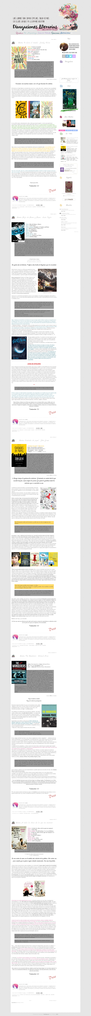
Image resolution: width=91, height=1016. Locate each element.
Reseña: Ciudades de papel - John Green (34, 440)
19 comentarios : (31, 205)
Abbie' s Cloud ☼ (64, 221)
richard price (27, 813)
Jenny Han (47, 994)
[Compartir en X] (40, 205)
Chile (18, 646)
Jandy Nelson (28, 206)
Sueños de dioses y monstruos (34, 261)
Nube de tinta (38, 645)
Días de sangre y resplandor (34, 260)
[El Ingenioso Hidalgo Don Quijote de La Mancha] (68, 192)
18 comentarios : (31, 428)
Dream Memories (64, 209)
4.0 (18, 206)
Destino (43, 994)
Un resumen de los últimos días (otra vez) (68, 214)
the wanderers (34, 813)
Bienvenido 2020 (64, 218)
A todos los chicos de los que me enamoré (29, 994)
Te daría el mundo (41, 206)
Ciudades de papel (24, 645)
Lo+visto (62, 130)
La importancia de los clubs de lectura (67, 210)
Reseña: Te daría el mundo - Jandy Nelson (34, 43)
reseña (34, 206)
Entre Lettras (63, 217)
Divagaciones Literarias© (38, 1014)
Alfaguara (22, 206)
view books (75, 173)
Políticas (53, 1014)
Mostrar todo (76, 231)
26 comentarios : (31, 643)
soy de (68, 130)
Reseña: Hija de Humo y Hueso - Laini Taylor (34, 217)
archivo (74, 130)
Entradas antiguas (52, 1000)
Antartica (35, 451)
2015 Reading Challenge (68, 165)
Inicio (30, 1000)
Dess (65, 168)
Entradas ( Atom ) (20, 1002)
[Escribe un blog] (38, 205)
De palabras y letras (65, 213)
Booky (44, 451)
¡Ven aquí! (69, 82)
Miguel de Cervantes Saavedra (69, 195)
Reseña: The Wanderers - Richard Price (34, 656)
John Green (32, 645)
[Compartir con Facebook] (41, 205)
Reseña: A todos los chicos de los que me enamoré (34, 823)
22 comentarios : (31, 811)
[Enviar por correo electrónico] (37, 205)
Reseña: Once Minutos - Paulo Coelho (71, 155)
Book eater (63, 226)
